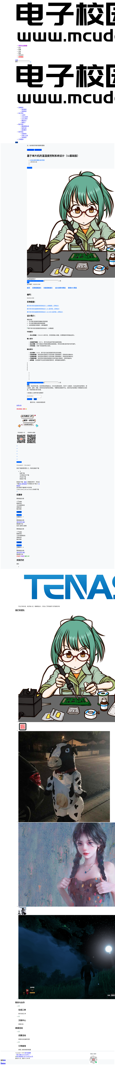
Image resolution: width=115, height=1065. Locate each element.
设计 (19, 47)
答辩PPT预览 (72, 288)
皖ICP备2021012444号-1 (23, 1054)
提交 (35, 399)
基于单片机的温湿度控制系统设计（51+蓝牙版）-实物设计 (43, 308)
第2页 (31, 281)
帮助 (19, 53)
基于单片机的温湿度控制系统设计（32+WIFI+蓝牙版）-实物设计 (45, 312)
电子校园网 (27, 1052)
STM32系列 (33, 160)
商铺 (19, 49)
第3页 (35, 281)
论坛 (19, 51)
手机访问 (20, 55)
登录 (25, 482)
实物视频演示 (36, 288)
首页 (28, 288)
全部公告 (19, 405)
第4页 (38, 281)
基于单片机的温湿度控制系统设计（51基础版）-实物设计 (43, 305)
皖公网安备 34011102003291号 (25, 1056)
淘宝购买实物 (31, 150)
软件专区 (20, 131)
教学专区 (20, 124)
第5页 (41, 281)
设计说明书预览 (60, 288)
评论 (20, 483)
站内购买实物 (38, 150)
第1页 (28, 281)
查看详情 (19, 515)
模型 (37, 160)
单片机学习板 (20, 522)
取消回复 (30, 399)
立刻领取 (19, 512)
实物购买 (20, 107)
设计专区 (20, 113)
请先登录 (24, 483)
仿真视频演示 (48, 288)
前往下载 (30, 167)
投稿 (16, 142)
